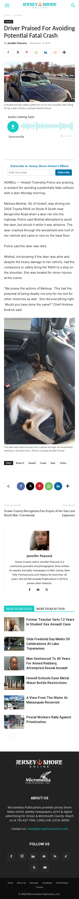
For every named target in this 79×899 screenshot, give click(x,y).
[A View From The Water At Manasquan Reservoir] (14, 702)
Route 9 (20, 462)
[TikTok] (66, 856)
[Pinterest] (27, 52)
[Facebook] (8, 52)
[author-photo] (39, 550)
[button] (6, 5)
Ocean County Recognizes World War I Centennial (22, 513)
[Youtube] (45, 868)
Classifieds (47, 883)
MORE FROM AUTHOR (51, 609)
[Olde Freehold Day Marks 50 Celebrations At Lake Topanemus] (14, 644)
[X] (17, 52)
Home (7, 15)
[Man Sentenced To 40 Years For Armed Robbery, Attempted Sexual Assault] (14, 663)
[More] (64, 52)
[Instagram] (22, 856)
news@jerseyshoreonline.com (47, 829)
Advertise (34, 883)
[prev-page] (6, 737)
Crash (43, 462)
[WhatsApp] (36, 52)
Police (63, 462)
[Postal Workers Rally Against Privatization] (14, 722)
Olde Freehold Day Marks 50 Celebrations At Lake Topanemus (48, 643)
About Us (21, 883)
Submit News (62, 883)
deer (53, 462)
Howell (18, 15)
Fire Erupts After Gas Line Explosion (57, 513)
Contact (39, 887)
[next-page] (13, 737)
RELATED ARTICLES (19, 609)
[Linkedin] (45, 52)
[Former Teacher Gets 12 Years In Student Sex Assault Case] (14, 624)
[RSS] (55, 856)
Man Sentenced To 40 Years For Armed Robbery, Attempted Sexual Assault (48, 663)
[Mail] (39, 590)
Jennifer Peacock (17, 43)
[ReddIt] (55, 52)
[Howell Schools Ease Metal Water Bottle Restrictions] (14, 683)
